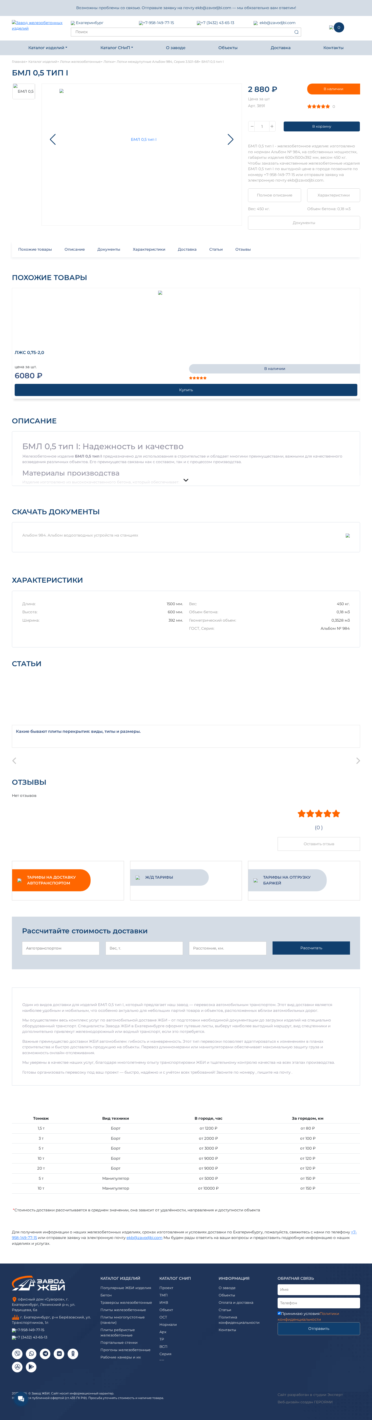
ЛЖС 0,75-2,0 (29, 352)
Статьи (216, 249)
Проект (166, 1288)
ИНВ (163, 1302)
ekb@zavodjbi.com (278, 22)
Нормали (168, 1324)
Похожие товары (35, 249)
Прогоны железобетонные (125, 1350)
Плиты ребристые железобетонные (117, 1332)
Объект (166, 1310)
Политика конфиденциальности (239, 1320)
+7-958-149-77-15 (158, 22)
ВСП (163, 1346)
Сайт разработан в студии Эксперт (310, 1394)
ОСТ (163, 1317)
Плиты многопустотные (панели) (122, 1320)
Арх (162, 1332)
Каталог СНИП (175, 1278)
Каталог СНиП (115, 47)
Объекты (228, 47)
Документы (304, 222)
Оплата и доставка (236, 1302)
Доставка (281, 47)
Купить (186, 389)
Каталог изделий (46, 47)
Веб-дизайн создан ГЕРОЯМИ (305, 1402)
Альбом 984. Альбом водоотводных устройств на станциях (80, 535)
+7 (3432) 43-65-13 (217, 22)
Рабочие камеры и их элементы (120, 1360)
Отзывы (243, 249)
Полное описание (274, 195)
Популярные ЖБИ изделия (125, 1288)
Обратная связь (296, 1278)
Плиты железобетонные (123, 1310)
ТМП (163, 1295)
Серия (165, 1354)
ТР (161, 1339)
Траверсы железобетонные (126, 1302)
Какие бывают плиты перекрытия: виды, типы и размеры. (78, 731)
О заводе (175, 47)
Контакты (333, 47)
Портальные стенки (119, 1342)
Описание (75, 249)
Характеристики (334, 195)
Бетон (106, 1295)
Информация (234, 1278)
